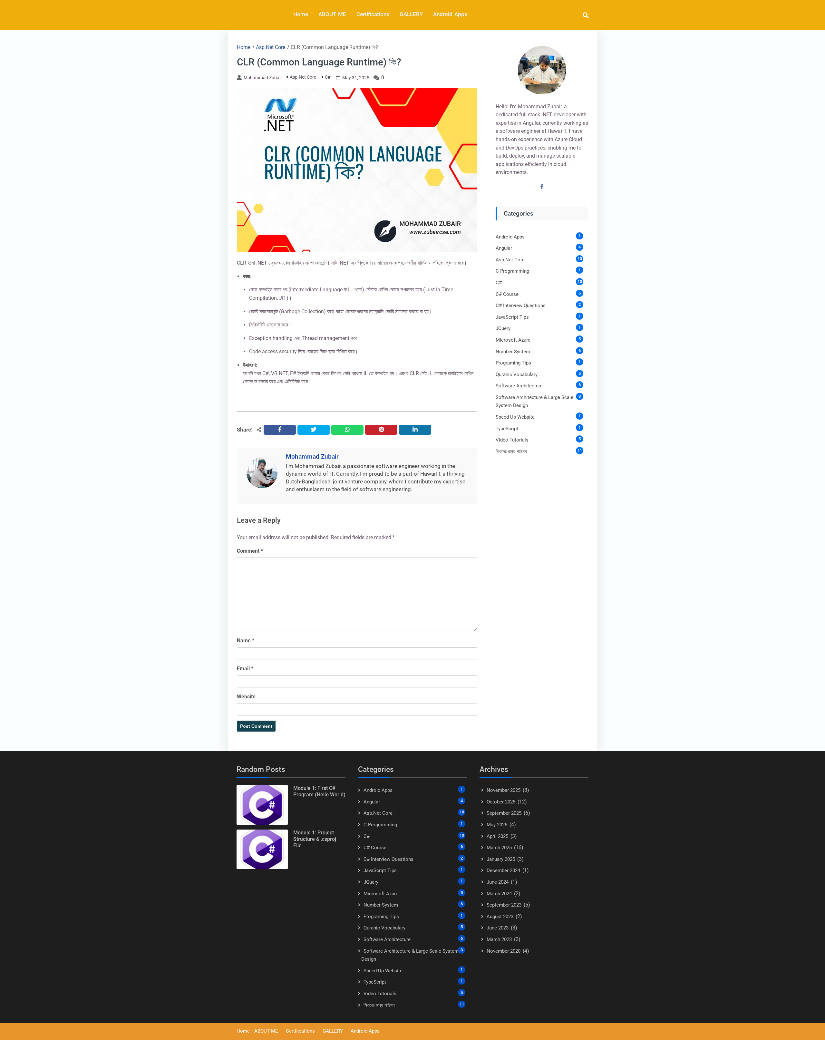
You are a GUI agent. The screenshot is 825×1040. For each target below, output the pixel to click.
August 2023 (500, 916)
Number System (513, 352)
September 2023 (504, 905)
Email (245, 669)
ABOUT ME (332, 14)
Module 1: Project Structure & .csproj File (314, 839)
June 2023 (498, 928)
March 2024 (499, 894)
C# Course (507, 294)
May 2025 (497, 825)
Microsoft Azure (513, 340)
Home (300, 14)
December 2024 (503, 870)
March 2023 (499, 939)
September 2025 (504, 813)
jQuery (503, 328)
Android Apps (450, 14)
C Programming (512, 271)
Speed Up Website (515, 417)
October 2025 (501, 802)
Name (245, 640)
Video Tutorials (512, 440)
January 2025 (501, 859)
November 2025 (503, 790)
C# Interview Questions (521, 305)
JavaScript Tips (512, 317)
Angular (504, 248)
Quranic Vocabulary (517, 374)
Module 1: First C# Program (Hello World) (319, 791)
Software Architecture (519, 386)
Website (246, 697)
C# (328, 77)
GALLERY (411, 14)
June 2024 (498, 882)
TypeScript (507, 429)
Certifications (372, 14)
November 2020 (503, 951)
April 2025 (497, 836)
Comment (250, 551)
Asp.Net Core (303, 77)
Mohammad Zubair (263, 77)
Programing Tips (513, 363)
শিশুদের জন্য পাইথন (511, 451)
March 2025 (499, 847)
